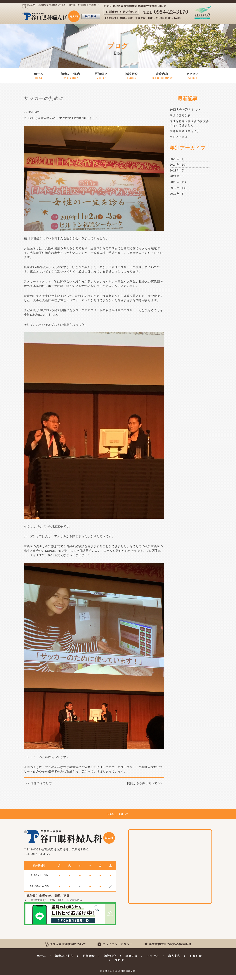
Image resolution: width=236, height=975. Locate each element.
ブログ (119, 960)
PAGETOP (116, 814)
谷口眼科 (90, 16)
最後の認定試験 (180, 115)
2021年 (175, 176)
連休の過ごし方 (39, 783)
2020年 (175, 182)
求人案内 (174, 955)
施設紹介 (131, 75)
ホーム (39, 75)
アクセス (192, 75)
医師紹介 (101, 75)
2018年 (175, 193)
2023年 (175, 170)
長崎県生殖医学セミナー (186, 131)
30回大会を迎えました (185, 109)
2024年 (175, 164)
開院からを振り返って (144, 783)
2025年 (175, 158)
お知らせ (196, 955)
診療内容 (162, 75)
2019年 (175, 187)
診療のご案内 (70, 75)
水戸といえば (179, 136)
